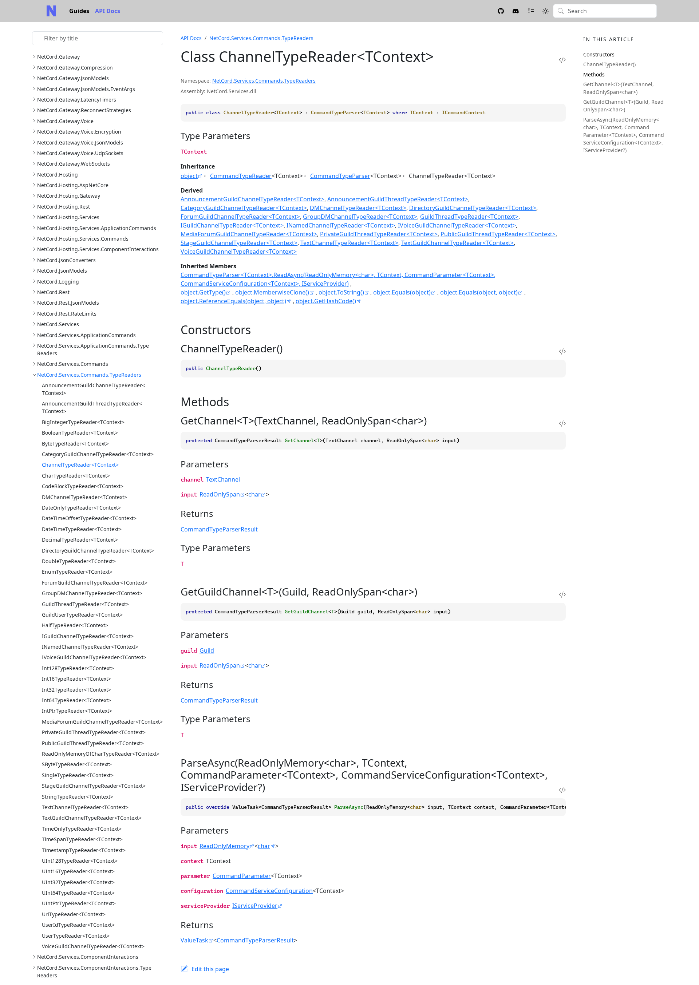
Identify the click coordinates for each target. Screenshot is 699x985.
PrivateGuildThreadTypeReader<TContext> (94, 732)
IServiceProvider (254, 906)
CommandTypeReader (241, 176)
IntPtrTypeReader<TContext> (77, 710)
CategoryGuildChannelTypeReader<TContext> (98, 454)
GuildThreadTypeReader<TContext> (85, 604)
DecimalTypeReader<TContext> (80, 539)
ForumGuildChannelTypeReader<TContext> (94, 582)
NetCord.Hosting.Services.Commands (83, 238)
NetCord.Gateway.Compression (75, 67)
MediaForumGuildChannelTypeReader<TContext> (102, 721)
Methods (594, 74)
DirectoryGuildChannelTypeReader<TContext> (98, 550)
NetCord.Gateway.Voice (65, 121)
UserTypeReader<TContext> (76, 935)
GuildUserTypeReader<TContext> (82, 614)
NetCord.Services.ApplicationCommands (86, 335)
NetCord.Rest (53, 292)
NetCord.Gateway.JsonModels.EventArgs (86, 89)
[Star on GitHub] (500, 10)
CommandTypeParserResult (219, 529)
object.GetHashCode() (326, 301)
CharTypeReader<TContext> (76, 475)
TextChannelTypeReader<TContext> (85, 807)
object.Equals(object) (402, 292)
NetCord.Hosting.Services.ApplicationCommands (96, 228)
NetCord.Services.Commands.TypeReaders (89, 374)
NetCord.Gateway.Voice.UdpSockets (80, 153)
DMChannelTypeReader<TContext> (84, 497)
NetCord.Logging (58, 281)
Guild (207, 650)
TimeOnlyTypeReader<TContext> (82, 828)
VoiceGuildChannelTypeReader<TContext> (93, 946)
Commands (269, 80)
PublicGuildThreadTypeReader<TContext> (93, 743)
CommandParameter (242, 876)
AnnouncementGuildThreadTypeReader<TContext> (397, 199)
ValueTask (194, 940)
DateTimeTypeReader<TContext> (82, 529)
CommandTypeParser (340, 176)
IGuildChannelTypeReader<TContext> (88, 636)
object (189, 176)
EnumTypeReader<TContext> (77, 571)
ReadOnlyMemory (224, 846)
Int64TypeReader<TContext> (76, 700)
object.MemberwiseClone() (272, 292)
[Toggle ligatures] (530, 10)
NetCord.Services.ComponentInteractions (87, 956)
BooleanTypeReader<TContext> (80, 432)
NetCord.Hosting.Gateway (68, 195)
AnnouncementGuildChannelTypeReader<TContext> (252, 199)
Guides (79, 11)
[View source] (562, 59)
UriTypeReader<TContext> (74, 914)
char (254, 494)
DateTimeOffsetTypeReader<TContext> (89, 518)
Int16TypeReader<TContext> (76, 678)
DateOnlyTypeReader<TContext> (81, 507)
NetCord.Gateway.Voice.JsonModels (80, 142)
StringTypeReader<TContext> (77, 796)
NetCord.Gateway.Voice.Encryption (79, 131)
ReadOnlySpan (220, 494)
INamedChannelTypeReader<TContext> (90, 646)
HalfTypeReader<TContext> (75, 625)
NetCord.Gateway (58, 56)
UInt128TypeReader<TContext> (80, 860)
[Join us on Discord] (515, 10)
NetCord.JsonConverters (66, 260)
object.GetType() (203, 292)
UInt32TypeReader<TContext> (78, 882)
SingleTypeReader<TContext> (78, 775)
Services (244, 80)
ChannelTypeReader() (609, 64)
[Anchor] (256, 136)
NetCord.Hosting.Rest (63, 206)
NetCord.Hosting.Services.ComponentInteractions (98, 249)
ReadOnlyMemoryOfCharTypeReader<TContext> (100, 753)
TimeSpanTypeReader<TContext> (82, 839)
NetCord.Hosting (57, 174)
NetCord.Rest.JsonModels (68, 302)
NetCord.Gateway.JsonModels (73, 78)
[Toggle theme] (545, 10)
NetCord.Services (58, 324)
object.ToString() (341, 292)
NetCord (222, 80)
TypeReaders (300, 80)
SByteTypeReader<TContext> (77, 764)
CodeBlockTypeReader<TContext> (82, 486)
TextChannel (223, 479)
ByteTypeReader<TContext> (75, 443)
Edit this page (210, 969)
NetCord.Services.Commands (72, 363)
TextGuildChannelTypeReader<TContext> (92, 817)
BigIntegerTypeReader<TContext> (83, 422)
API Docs (107, 11)
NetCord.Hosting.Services (68, 217)
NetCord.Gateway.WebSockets (73, 163)
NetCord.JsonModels (62, 270)
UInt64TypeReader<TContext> (78, 892)
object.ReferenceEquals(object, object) (233, 301)
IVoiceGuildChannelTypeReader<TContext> (94, 657)
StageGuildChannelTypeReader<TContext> (94, 785)
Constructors (599, 54)
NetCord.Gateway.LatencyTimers (76, 99)
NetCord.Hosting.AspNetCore (72, 185)
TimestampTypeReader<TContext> (84, 850)
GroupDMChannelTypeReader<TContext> (92, 593)
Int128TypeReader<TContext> (78, 668)
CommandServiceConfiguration (269, 891)
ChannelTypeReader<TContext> (80, 464)
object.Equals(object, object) (479, 292)
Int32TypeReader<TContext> (76, 689)
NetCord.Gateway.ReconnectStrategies (84, 110)
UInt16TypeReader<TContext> (78, 871)
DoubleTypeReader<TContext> (79, 561)
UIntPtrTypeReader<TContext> (79, 903)
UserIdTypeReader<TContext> (78, 924)
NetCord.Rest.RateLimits (66, 313)
